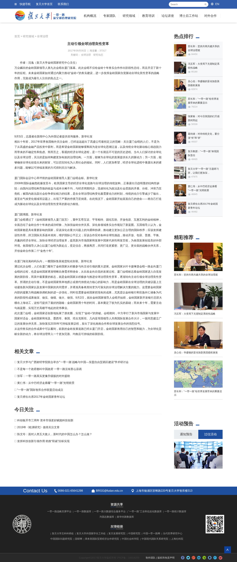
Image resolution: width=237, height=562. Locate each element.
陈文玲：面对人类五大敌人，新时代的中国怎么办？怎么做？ (54, 434)
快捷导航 (25, 4)
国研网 (78, 538)
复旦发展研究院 (116, 533)
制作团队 (150, 557)
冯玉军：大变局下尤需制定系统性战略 (194, 313)
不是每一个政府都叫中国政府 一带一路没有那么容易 (49, 369)
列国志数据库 (107, 516)
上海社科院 (177, 538)
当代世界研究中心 (172, 533)
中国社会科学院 (130, 538)
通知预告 (186, 434)
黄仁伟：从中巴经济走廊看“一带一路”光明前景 (45, 382)
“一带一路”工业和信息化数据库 (145, 511)
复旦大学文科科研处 (63, 533)
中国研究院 (134, 533)
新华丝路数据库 (125, 516)
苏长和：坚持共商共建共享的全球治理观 (196, 274)
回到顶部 (227, 549)
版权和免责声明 (166, 557)
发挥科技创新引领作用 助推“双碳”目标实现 (43, 441)
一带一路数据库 (82, 511)
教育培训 (148, 16)
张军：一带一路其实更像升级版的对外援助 (43, 375)
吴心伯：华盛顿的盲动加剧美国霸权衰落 (196, 352)
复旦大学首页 (44, 4)
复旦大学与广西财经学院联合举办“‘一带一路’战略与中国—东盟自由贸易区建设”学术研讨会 (73, 362)
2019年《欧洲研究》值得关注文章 (38, 427)
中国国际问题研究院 (61, 538)
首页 (17, 36)
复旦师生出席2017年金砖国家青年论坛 (41, 396)
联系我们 (63, 4)
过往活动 (210, 434)
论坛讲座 (168, 16)
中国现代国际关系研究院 (155, 538)
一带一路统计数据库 (175, 511)
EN (217, 4)
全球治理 (42, 36)
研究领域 (129, 16)
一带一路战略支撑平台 (59, 511)
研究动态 (98, 54)
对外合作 (210, 16)
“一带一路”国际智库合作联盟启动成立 (40, 389)
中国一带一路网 (151, 533)
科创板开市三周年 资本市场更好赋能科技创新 (45, 420)
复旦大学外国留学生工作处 (91, 533)
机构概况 (90, 16)
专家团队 (109, 16)
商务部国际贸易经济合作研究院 (102, 538)
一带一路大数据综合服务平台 (110, 511)
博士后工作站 (188, 16)
